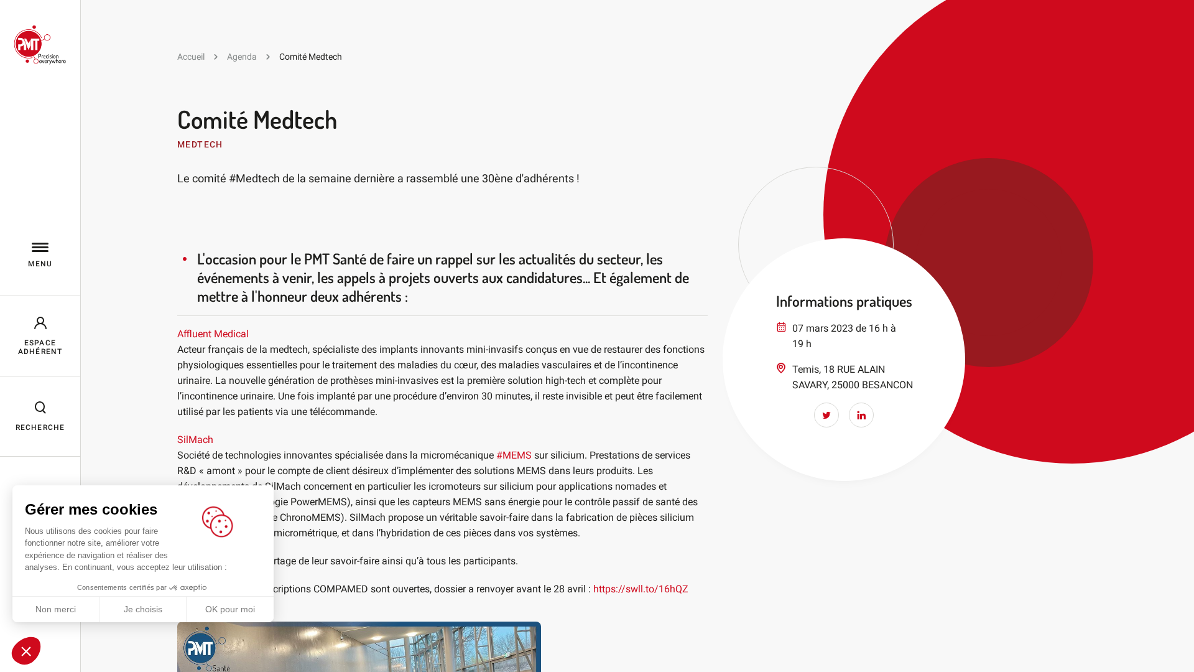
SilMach (195, 440)
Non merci (55, 609)
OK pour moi (230, 609)
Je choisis (143, 609)
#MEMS (514, 455)
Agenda (242, 57)
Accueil (191, 57)
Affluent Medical (213, 334)
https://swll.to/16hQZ (640, 589)
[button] (26, 651)
